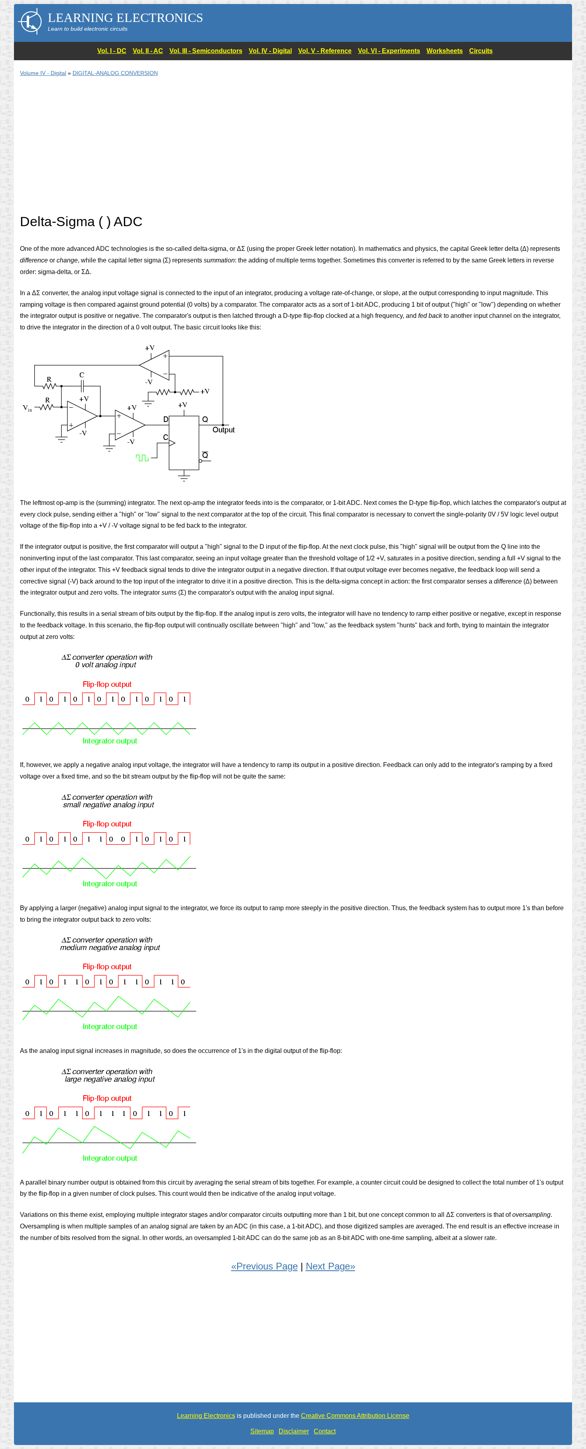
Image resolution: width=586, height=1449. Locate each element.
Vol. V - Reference (325, 50)
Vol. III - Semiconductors (205, 50)
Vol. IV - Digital (270, 50)
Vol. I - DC (111, 50)
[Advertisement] (259, 150)
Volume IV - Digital (43, 73)
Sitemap (262, 1431)
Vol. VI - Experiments (389, 50)
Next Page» (330, 1266)
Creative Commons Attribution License (355, 1415)
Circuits (481, 50)
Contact (325, 1431)
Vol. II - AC (148, 50)
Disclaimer (294, 1431)
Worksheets (445, 50)
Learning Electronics (206, 1415)
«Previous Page (264, 1266)
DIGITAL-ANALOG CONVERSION (115, 73)
